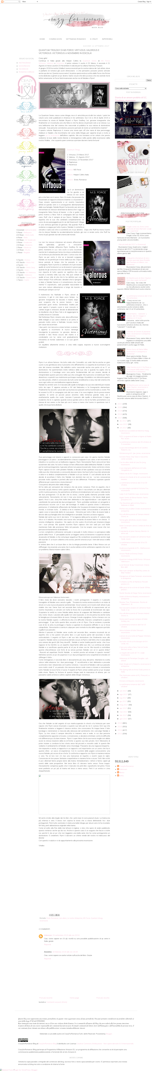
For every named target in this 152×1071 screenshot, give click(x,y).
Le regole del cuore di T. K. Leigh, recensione (132, 654)
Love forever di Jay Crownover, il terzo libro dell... (134, 566)
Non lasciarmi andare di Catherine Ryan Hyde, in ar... (135, 609)
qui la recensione (52, 135)
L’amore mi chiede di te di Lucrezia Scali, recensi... (135, 478)
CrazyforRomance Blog (47, 1043)
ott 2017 (123, 428)
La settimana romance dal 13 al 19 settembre (138, 297)
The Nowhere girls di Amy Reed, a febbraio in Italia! (132, 504)
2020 (120, 407)
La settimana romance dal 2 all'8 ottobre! (132, 685)
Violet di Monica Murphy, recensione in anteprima (134, 597)
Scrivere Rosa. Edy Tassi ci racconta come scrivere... (133, 458)
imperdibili (107, 39)
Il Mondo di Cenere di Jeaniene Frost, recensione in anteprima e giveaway (138, 333)
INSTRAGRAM (24, 63)
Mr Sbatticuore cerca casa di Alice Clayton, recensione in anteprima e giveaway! (137, 387)
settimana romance (76, 39)
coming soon (55, 39)
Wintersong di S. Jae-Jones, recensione (134, 453)
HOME (42, 39)
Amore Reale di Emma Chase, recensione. (131, 554)
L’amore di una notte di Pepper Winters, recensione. (135, 637)
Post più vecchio (102, 998)
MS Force (86, 918)
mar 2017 (124, 712)
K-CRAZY (94, 39)
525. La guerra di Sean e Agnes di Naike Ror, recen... (135, 437)
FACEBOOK (23, 69)
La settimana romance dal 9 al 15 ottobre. (132, 625)
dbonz (121, 772)
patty (121, 776)
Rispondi (47, 944)
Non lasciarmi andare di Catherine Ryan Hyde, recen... (135, 538)
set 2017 (124, 691)
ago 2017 (124, 694)
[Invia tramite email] (50, 915)
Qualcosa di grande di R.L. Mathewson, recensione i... (134, 549)
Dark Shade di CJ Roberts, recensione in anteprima (135, 665)
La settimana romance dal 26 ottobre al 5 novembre (135, 443)
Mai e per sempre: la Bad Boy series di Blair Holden (134, 571)
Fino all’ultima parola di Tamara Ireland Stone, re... (134, 515)
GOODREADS (24, 66)
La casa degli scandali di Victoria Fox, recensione (134, 489)
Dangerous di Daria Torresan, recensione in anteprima (135, 577)
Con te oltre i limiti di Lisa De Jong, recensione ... (132, 463)
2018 (120, 414)
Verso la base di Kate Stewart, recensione (131, 631)
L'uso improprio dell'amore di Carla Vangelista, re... (132, 469)
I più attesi (62, 918)
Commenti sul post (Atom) (56, 1002)
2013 (120, 733)
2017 (120, 418)
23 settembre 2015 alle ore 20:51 (66, 935)
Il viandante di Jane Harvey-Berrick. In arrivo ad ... (134, 532)
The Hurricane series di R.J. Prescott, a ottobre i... (134, 676)
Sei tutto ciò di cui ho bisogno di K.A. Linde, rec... (133, 642)
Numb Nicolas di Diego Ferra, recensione (135, 593)
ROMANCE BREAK (26, 72)
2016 (120, 723)
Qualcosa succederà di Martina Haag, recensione (134, 432)
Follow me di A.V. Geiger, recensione (133, 473)
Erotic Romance (52, 918)
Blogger (109, 1034)
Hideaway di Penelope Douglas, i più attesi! (133, 659)
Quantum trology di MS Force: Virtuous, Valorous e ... (134, 560)
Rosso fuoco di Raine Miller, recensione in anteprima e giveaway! (137, 351)
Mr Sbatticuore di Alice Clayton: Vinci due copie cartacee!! (138, 279)
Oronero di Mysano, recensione (131, 681)
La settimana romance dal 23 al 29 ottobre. (133, 484)
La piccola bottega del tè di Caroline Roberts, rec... (133, 449)
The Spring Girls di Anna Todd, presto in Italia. (134, 670)
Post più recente (45, 998)
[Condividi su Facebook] (56, 915)
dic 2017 (123, 421)
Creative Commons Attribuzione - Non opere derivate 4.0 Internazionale (104, 1043)
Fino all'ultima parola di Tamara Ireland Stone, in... (134, 614)
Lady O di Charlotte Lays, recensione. (134, 494)
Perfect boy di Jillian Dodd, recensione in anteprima (135, 509)
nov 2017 (124, 424)
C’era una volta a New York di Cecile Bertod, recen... (133, 648)
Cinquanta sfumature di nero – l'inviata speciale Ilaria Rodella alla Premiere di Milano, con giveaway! (138, 261)
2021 (120, 404)
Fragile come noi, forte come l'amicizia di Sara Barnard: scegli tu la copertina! (138, 228)
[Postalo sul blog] (52, 915)
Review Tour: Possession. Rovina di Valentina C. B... (133, 603)
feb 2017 (124, 715)
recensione (44, 921)
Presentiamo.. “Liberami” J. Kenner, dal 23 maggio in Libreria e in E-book (136, 316)
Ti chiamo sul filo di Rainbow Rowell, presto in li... (133, 583)
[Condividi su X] (54, 915)
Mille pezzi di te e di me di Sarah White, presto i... (134, 588)
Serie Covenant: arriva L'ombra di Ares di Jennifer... (135, 526)
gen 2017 (124, 719)
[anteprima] (133, 173)
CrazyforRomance (126, 766)
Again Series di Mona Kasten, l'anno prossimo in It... (133, 498)
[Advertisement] (74, 894)
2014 (120, 730)
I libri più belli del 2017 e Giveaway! (132, 244)
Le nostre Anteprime (74, 918)
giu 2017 (123, 701)
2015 (120, 726)
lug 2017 (123, 698)
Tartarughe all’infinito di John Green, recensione (133, 521)
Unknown (48, 935)
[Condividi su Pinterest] (59, 915)
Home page (74, 998)
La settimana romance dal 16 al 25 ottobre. (133, 543)
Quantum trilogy (97, 918)
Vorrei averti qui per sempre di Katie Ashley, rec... (133, 620)
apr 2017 (124, 708)
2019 (120, 411)
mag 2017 (124, 705)
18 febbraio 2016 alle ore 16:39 (65, 952)
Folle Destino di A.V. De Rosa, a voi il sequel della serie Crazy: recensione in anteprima (138, 369)
